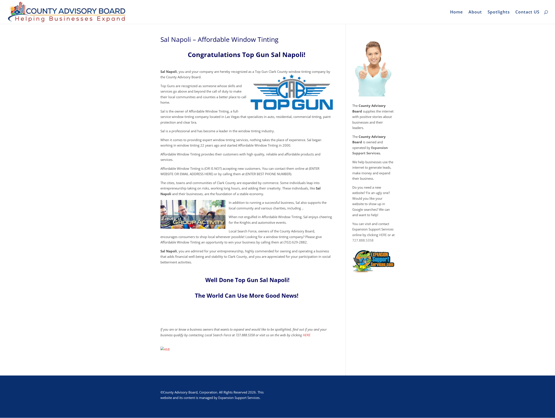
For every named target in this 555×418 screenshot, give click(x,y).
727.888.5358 (363, 240)
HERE (306, 335)
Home (456, 12)
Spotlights (499, 12)
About (475, 12)
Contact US (527, 12)
